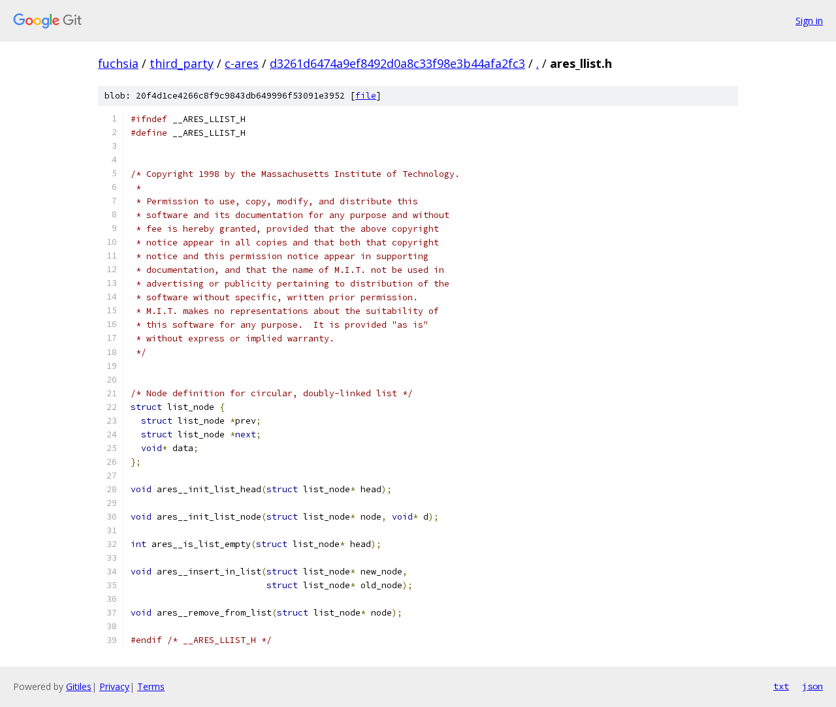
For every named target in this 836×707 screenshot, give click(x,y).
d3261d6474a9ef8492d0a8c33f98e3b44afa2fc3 (397, 63)
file (365, 95)
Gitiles (78, 686)
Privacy (114, 686)
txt (781, 686)
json (812, 686)
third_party (182, 63)
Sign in (809, 20)
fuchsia (118, 63)
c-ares (242, 63)
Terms (151, 686)
